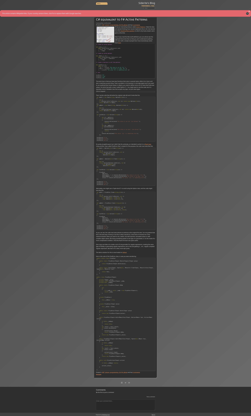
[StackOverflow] (150, 6)
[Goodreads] (153, 6)
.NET (103, 25)
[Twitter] (149, 6)
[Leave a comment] (154, 6)
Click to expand (100, 91)
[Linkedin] (144, 6)
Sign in (153, 414)
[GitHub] (151, 6)
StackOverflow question (128, 31)
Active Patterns (140, 27)
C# (120, 25)
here (119, 43)
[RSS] (143, 6)
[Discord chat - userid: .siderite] (142, 6)
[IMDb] (146, 6)
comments (136, 25)
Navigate (98, 374)
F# (122, 25)
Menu (98, 3)
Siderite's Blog (147, 3)
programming (114, 25)
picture (107, 25)
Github (125, 252)
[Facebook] (147, 6)
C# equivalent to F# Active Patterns (121, 19)
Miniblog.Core (106, 414)
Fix (247, 13)
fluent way (148, 144)
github (125, 25)
